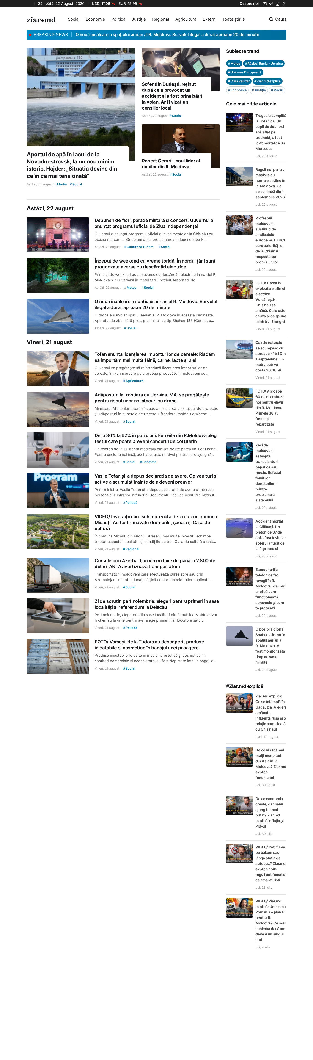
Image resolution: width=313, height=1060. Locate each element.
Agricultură (185, 19)
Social (73, 19)
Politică (118, 19)
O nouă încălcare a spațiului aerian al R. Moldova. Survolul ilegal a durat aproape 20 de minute (167, 34)
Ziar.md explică (267, 81)
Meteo (234, 63)
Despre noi (249, 3)
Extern (209, 19)
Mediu (277, 90)
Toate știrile (233, 19)
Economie (95, 19)
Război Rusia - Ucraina (264, 63)
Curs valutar (239, 81)
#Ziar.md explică (244, 686)
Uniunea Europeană (244, 72)
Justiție (139, 19)
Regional (160, 19)
